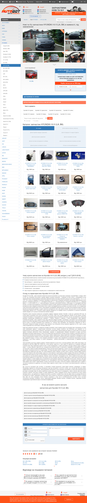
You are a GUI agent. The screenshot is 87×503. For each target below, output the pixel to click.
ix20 (4, 73)
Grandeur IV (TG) (7, 57)
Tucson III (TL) (6, 130)
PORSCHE (5, 181)
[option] (31, 77)
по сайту (70, 22)
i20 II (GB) (5, 71)
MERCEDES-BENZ (7, 164)
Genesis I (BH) (6, 48)
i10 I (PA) (5, 62)
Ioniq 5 (4, 99)
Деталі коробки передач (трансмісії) (38, 132)
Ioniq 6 (4, 101)
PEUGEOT (4, 179)
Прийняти (68, 499)
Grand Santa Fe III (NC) (8, 118)
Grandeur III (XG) (7, 54)
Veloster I (5, 135)
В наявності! (5, 219)
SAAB (3, 190)
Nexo (4, 113)
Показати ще (55, 271)
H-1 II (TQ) (5, 59)
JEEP (3, 141)
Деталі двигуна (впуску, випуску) (70, 128)
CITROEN (4, 31)
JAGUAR (4, 138)
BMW (3, 28)
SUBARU (4, 202)
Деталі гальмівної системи (70, 136)
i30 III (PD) (5, 82)
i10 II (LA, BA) (6, 65)
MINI (3, 167)
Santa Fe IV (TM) (7, 121)
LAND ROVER (5, 150)
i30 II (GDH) (5, 79)
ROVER (4, 187)
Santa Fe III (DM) (7, 115)
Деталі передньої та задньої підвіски (70, 132)
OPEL (3, 176)
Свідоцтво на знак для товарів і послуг (67, 74)
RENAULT (4, 184)
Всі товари (38, 128)
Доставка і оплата (21, 2)
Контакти (30, 2)
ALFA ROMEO (5, 22)
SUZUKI (4, 205)
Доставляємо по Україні (31, 97)
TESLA (4, 208)
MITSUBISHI (5, 170)
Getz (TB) (5, 51)
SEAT (3, 193)
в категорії (61, 22)
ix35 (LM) (5, 90)
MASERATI (5, 158)
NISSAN (4, 173)
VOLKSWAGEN (6, 213)
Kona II (4, 107)
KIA (3, 144)
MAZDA (4, 161)
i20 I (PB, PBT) (6, 68)
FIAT (3, 34)
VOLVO (4, 216)
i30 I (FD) (5, 76)
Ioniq (4, 96)
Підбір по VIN (39, 1)
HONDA (4, 40)
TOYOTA (4, 210)
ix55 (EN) (5, 93)
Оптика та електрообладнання (70, 145)
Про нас (5, 2)
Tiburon (4, 127)
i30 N (4, 85)
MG (3, 155)
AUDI (3, 25)
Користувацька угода (51, 501)
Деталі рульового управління (38, 136)
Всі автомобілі (20, 494)
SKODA (4, 196)
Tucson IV (5, 132)
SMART (4, 199)
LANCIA (4, 147)
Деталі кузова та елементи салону (39, 145)
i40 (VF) (5, 87)
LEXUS (4, 153)
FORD (3, 37)
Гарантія (12, 2)
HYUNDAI (11, 43)
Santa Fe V (5, 124)
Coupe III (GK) (6, 45)
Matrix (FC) (5, 110)
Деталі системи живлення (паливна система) (70, 141)
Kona (4, 104)
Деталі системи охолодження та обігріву (38, 141)
